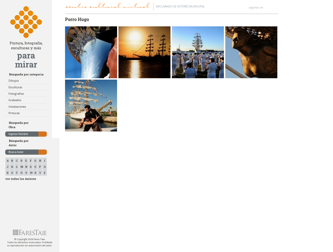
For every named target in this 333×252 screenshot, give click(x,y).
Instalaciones (17, 107)
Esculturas (15, 87)
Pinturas (14, 113)
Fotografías (16, 94)
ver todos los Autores (20, 179)
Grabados (14, 100)
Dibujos (13, 81)
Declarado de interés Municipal (180, 6)
